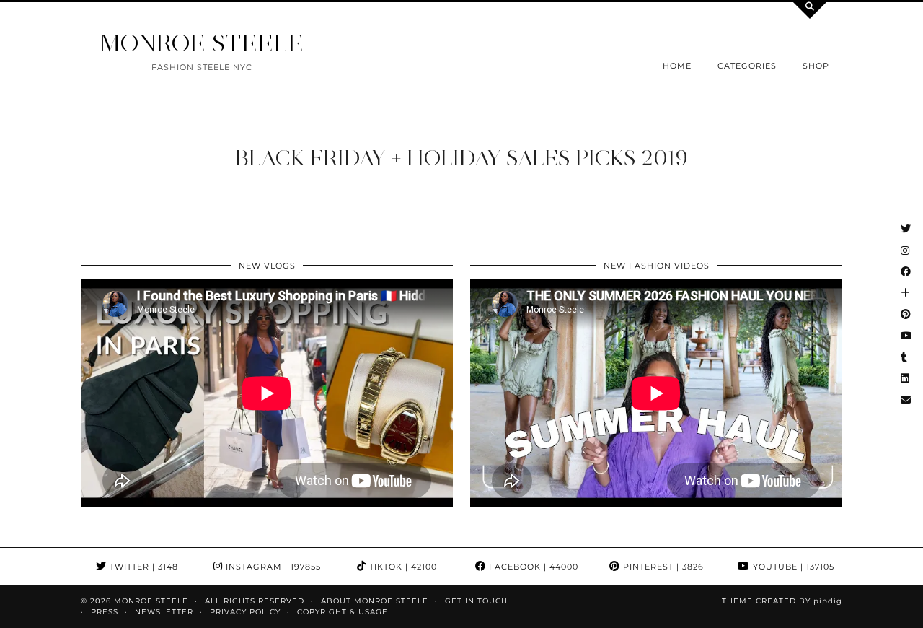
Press (104, 611)
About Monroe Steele (374, 601)
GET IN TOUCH (476, 601)
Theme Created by (782, 601)
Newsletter (164, 611)
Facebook (532, 567)
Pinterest (662, 567)
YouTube (792, 567)
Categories (747, 66)
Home (677, 66)
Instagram (272, 567)
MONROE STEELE (202, 43)
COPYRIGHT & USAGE (342, 611)
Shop (816, 66)
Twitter (142, 567)
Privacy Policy (245, 611)
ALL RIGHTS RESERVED (254, 601)
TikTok (401, 567)
